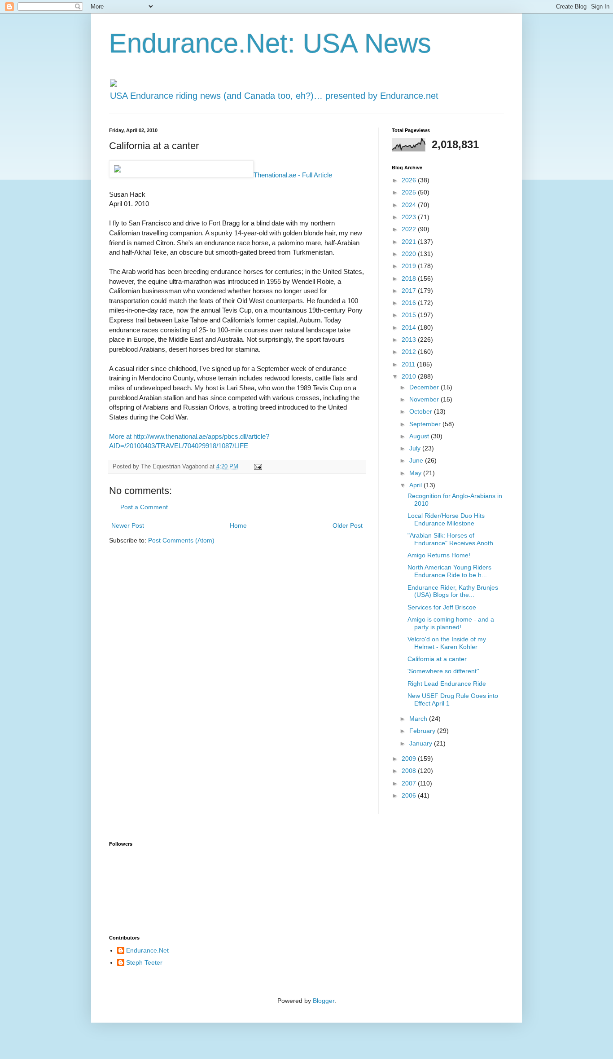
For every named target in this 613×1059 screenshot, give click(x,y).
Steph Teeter (144, 962)
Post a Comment (144, 507)
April (416, 485)
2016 (410, 302)
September (425, 424)
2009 (410, 758)
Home (238, 525)
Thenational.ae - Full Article (293, 175)
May (416, 473)
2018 (410, 278)
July (415, 448)
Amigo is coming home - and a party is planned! (450, 623)
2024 (410, 204)
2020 (410, 253)
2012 (410, 351)
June (417, 460)
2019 (410, 265)
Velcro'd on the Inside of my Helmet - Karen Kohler (446, 642)
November (425, 399)
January (421, 743)
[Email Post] (257, 466)
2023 (410, 217)
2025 (410, 192)
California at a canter (437, 658)
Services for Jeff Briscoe (441, 607)
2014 (410, 327)
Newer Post (127, 525)
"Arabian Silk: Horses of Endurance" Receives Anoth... (453, 539)
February (423, 730)
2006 (410, 795)
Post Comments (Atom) (181, 540)
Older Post (348, 525)
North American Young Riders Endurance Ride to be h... (449, 571)
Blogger (323, 1000)
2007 (410, 783)
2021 (410, 241)
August (420, 436)
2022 (410, 229)
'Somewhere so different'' (443, 671)
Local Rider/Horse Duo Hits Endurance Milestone (446, 519)
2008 (410, 770)
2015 (410, 314)
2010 (410, 376)
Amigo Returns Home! (438, 555)
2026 (410, 180)
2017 (410, 290)
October (421, 411)
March (419, 718)
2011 (409, 364)
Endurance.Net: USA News (270, 43)
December (425, 387)
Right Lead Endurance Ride (446, 683)
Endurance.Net (147, 950)
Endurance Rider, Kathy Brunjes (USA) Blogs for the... (452, 591)
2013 (410, 339)
